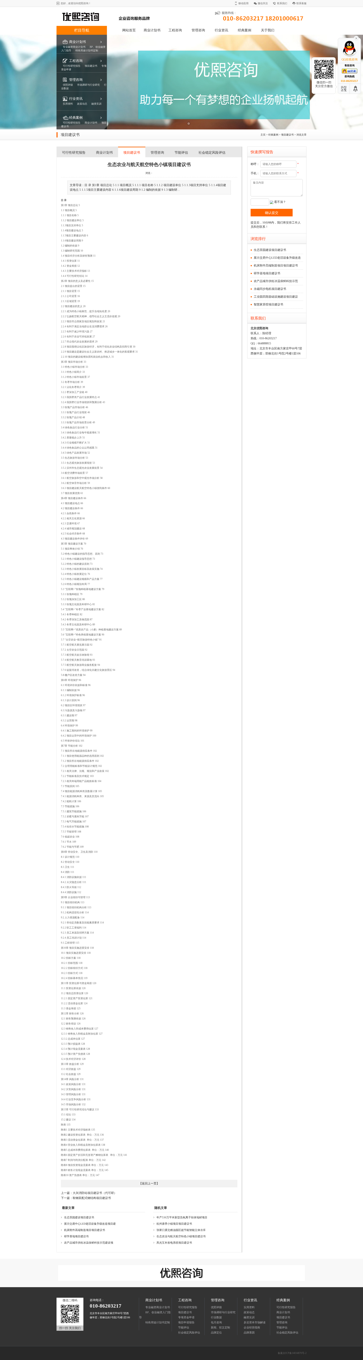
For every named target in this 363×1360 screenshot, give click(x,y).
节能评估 (181, 152)
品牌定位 (216, 1332)
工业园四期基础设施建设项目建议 (276, 296)
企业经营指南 (252, 1327)
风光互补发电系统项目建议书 (174, 1242)
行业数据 (216, 1317)
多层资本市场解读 (255, 1322)
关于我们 (267, 30)
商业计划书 (152, 30)
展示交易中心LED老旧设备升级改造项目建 (90, 1223)
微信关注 (263, 3)
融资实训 (249, 1317)
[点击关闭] (356, 37)
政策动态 (249, 1312)
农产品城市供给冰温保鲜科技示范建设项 (88, 1242)
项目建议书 (287, 134)
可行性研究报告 (73, 152)
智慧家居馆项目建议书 (268, 304)
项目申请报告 (186, 1322)
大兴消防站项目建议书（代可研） (95, 1193)
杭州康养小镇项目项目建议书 (174, 1223)
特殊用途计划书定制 (157, 1322)
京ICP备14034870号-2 (294, 1353)
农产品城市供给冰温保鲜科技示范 (276, 281)
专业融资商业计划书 (157, 1307)
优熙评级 (216, 1307)
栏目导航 (81, 30)
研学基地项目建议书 (76, 1236)
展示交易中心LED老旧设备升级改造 (277, 257)
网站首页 (129, 30)
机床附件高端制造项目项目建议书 (84, 1230)
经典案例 (244, 30)
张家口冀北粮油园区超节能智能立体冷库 (181, 1230)
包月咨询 (216, 1322)
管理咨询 (198, 30)
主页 (263, 134)
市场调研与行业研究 (223, 1312)
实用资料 (249, 1307)
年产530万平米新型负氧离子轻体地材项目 (182, 1217)
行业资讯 (221, 30)
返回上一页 (149, 1183)
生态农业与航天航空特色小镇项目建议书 (181, 1236)
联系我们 (282, 3)
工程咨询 (175, 30)
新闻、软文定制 (220, 1327)
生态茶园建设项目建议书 (79, 1217)
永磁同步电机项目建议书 (270, 288)
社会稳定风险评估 (212, 152)
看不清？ (280, 202)
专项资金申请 (186, 1317)
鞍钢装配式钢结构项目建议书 (92, 1198)
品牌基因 (249, 1332)
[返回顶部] (355, 89)
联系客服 (301, 3)
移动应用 (243, 3)
